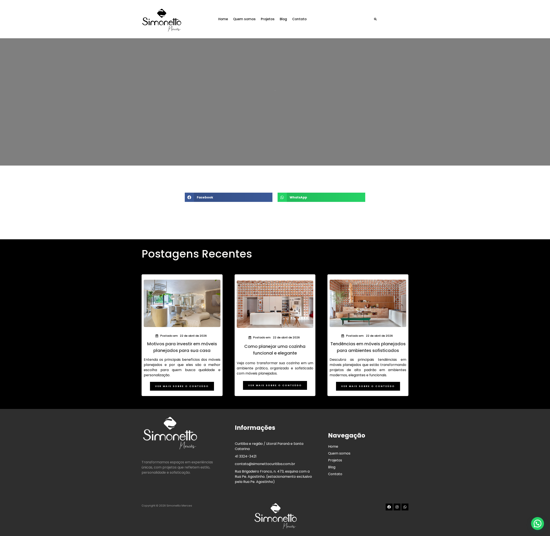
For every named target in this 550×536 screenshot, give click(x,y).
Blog (283, 19)
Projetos (268, 19)
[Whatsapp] (405, 507)
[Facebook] (389, 507)
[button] (375, 19)
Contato (299, 19)
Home (223, 19)
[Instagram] (397, 507)
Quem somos (244, 19)
